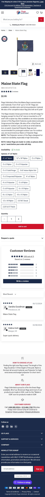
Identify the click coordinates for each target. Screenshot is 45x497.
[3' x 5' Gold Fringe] (9, 173)
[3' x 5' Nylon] (7, 167)
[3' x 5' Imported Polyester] (13, 179)
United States (21, 476)
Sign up (39, 469)
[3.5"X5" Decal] (23, 204)
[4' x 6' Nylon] (31, 179)
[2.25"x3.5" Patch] (9, 210)
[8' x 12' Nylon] (8, 197)
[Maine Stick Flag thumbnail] (23, 72)
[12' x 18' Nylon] (8, 204)
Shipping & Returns (32, 412)
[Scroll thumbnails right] (41, 72)
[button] (6, 91)
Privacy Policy (26, 492)
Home (3, 30)
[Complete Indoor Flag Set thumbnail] (30, 72)
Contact (36, 492)
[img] (7, 303)
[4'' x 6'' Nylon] (8, 161)
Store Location (18, 412)
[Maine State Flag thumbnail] (5, 72)
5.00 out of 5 (29, 256)
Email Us (9, 412)
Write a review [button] (22, 281)
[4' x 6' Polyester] (9, 185)
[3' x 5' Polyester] (22, 167)
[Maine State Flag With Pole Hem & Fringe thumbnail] (14, 72)
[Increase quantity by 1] (19, 219)
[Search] (41, 19)
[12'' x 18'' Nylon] (22, 161)
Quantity (4, 214)
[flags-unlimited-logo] (22, 12)
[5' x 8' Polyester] (9, 191)
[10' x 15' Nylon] (22, 197)
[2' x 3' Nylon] (36, 161)
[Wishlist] (37, 12)
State (10, 30)
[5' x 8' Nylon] (23, 185)
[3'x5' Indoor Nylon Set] (28, 173)
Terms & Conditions (12, 492)
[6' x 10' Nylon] (24, 191)
